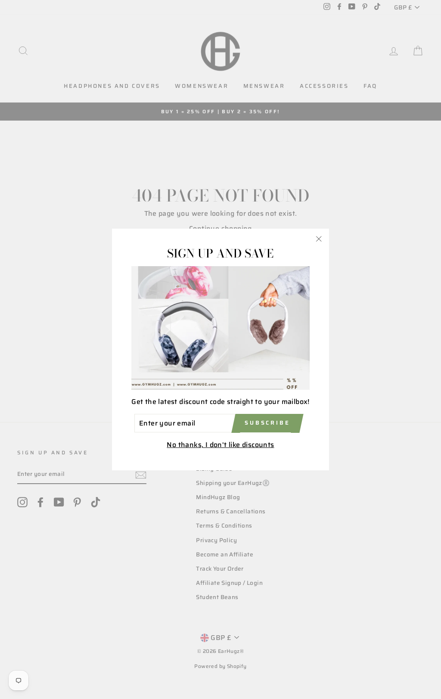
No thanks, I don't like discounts (220, 444)
